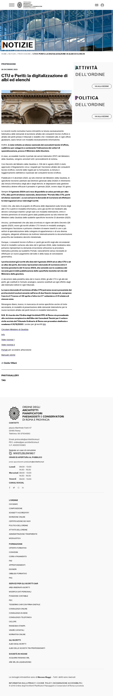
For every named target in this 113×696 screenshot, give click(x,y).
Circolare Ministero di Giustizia (14, 329)
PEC (10, 600)
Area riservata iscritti (19, 587)
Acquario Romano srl (19, 658)
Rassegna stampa (17, 626)
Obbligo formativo (18, 573)
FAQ (10, 578)
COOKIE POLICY (44, 683)
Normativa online (17, 634)
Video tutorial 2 (8, 345)
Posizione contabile (18, 596)
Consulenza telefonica (20, 617)
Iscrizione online (17, 517)
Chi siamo (13, 504)
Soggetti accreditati (19, 513)
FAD (10, 561)
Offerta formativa (17, 548)
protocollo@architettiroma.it (34, 462)
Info (3, 334)
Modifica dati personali (20, 592)
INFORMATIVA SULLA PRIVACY (22, 683)
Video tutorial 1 (7, 339)
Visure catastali (16, 630)
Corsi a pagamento (18, 556)
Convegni (13, 552)
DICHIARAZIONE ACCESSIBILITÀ (67, 683)
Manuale (5, 355)
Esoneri (12, 569)
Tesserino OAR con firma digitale (24, 604)
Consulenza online (18, 609)
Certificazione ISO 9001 (20, 521)
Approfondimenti (17, 565)
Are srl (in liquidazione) (20, 662)
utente (12, 355)
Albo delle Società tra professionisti (27, 648)
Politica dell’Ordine (18, 525)
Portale (4, 350)
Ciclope (12, 622)
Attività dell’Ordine (18, 530)
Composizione (15, 508)
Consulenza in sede (18, 613)
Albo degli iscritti (17, 644)
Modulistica (15, 538)
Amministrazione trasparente (23, 534)
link (44, 324)
